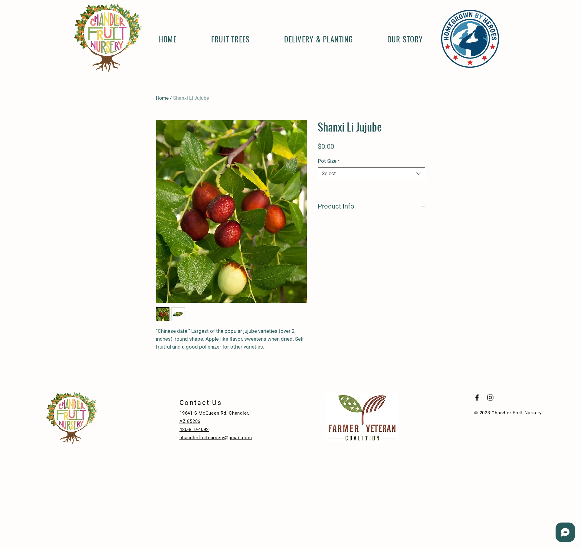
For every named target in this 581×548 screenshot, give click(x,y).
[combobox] (371, 173)
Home (162, 98)
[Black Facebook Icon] (477, 397)
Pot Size (329, 161)
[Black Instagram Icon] (490, 397)
